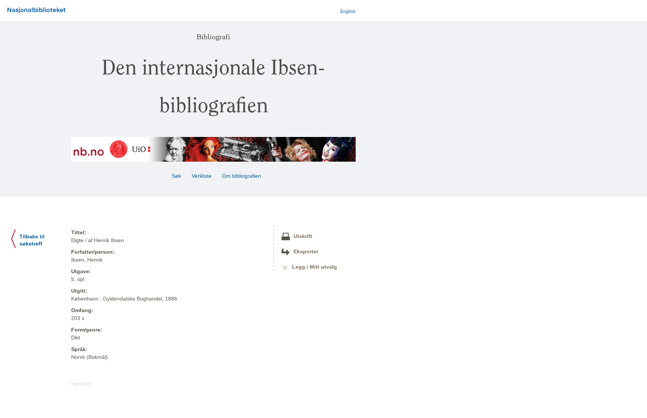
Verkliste (201, 176)
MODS (86, 384)
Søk (176, 176)
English (348, 11)
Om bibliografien (242, 176)
